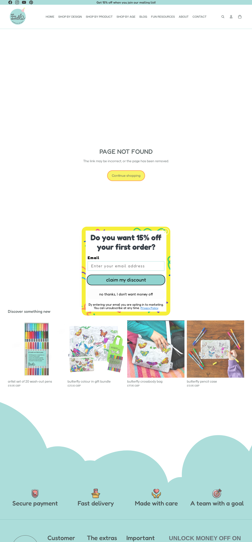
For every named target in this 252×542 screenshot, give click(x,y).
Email (93, 257)
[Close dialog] (165, 232)
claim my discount (126, 280)
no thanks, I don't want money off (126, 294)
